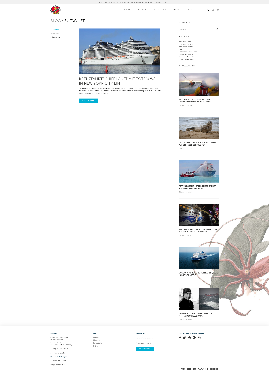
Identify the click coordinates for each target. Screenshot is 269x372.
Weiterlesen (88, 100)
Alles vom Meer (185, 42)
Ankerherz (54, 30)
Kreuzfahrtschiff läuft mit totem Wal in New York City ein (118, 81)
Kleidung (143, 10)
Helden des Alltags (186, 54)
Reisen (176, 10)
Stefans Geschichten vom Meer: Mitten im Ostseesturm (195, 315)
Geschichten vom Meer (188, 52)
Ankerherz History (186, 47)
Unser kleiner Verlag (186, 59)
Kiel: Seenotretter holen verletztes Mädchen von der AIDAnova (198, 230)
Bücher (128, 10)
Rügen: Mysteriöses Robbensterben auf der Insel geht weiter (197, 144)
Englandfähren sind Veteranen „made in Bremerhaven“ (198, 274)
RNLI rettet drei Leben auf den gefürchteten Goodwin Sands (195, 100)
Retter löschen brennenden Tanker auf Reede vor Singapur (197, 187)
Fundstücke (160, 10)
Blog (55, 20)
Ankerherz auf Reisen (187, 44)
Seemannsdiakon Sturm (188, 57)
